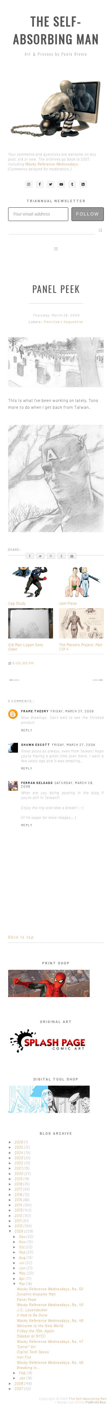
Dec (23, 1236)
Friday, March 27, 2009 (72, 711)
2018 (19, 1184)
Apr (22, 1278)
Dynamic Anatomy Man (36, 1294)
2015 (19, 1200)
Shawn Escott (35, 744)
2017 (19, 1189)
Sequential (73, 321)
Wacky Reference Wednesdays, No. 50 (50, 1289)
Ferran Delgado (37, 783)
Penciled (52, 321)
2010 (19, 1226)
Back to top (21, 937)
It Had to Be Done (32, 1315)
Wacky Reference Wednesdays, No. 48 (50, 1320)
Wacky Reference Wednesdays (51, 164)
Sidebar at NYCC (31, 1336)
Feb (23, 1373)
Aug (23, 1257)
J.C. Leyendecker (32, 1310)
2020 (19, 1173)
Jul (22, 1263)
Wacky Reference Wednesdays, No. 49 (50, 1305)
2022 (19, 1163)
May (23, 1273)
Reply (27, 730)
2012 (19, 1215)
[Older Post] (98, 680)
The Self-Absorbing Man (56, 30)
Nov (23, 1242)
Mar (22, 1284)
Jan (23, 1378)
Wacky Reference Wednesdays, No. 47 (50, 1341)
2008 (19, 1383)
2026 (19, 1142)
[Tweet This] (40, 556)
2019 (19, 1179)
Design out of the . (82, 1402)
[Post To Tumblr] (62, 556)
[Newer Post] (14, 680)
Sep (23, 1252)
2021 (19, 1168)
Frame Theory (35, 711)
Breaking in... (29, 1367)
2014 (19, 1205)
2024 (19, 1152)
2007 (19, 1388)
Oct (22, 1247)
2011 (19, 1221)
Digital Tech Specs (33, 1352)
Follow (87, 214)
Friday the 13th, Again (35, 1331)
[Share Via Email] (72, 556)
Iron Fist (24, 1357)
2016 (19, 1194)
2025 (19, 1147)
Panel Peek (26, 1299)
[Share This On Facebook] (30, 556)
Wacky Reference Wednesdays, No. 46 (50, 1362)
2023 (19, 1158)
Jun (23, 1268)
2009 (19, 1231)
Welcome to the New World (40, 1326)
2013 (19, 1210)
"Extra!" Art (26, 1347)
